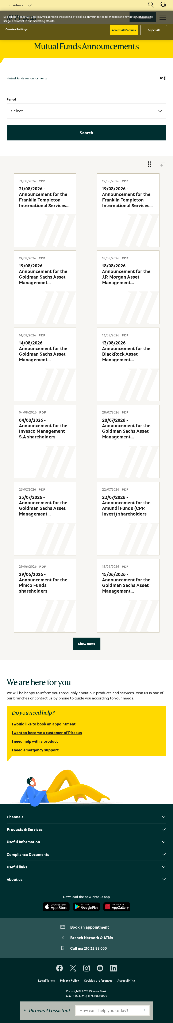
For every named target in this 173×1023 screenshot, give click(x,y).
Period (11, 99)
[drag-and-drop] (149, 164)
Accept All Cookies (124, 30)
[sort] (162, 164)
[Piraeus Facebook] (59, 968)
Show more (86, 643)
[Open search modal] (151, 5)
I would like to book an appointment (44, 723)
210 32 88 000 (95, 948)
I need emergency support (35, 749)
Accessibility (126, 980)
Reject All (154, 30)
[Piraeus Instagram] (86, 968)
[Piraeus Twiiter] (73, 968)
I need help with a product (35, 741)
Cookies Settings (16, 29)
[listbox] (16, 5)
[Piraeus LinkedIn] (113, 968)
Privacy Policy (69, 980)
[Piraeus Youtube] (100, 968)
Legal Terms (46, 980)
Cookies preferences (98, 980)
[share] (162, 78)
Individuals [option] (15, 5)
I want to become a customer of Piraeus (47, 732)
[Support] (160, 6)
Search (86, 133)
